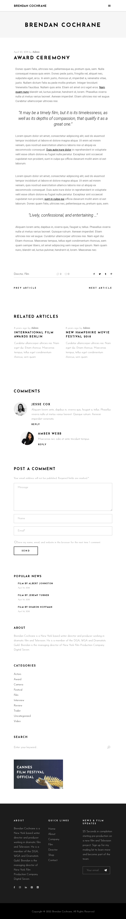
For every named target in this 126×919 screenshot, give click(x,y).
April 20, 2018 (21, 52)
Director (18, 274)
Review (18, 705)
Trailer (17, 710)
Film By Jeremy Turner (33, 595)
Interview (19, 700)
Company (53, 839)
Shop (51, 855)
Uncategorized (22, 716)
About (51, 834)
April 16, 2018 (24, 588)
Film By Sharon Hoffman (35, 607)
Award (17, 679)
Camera (18, 684)
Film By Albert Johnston (35, 584)
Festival (18, 689)
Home (51, 828)
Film (26, 274)
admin (36, 52)
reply (36, 425)
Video (17, 721)
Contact (52, 860)
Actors (17, 674)
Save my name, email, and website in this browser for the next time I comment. (59, 542)
